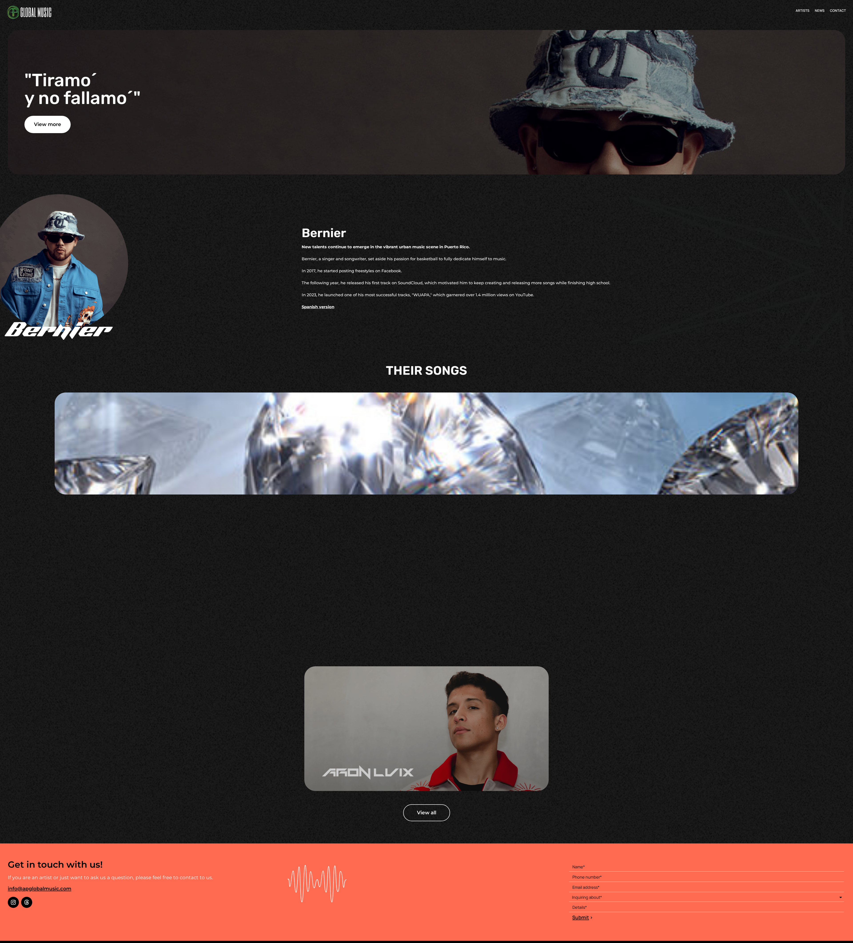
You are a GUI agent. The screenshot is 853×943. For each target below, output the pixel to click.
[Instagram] (13, 902)
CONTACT (838, 10)
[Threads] (26, 902)
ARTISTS (802, 10)
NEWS (820, 10)
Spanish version (318, 306)
